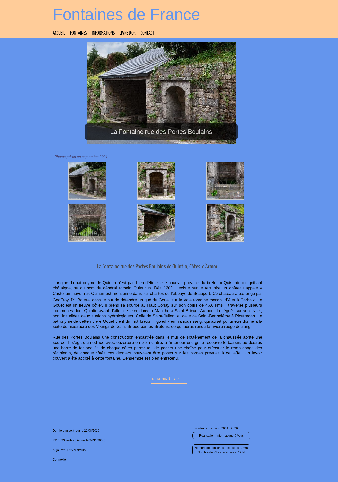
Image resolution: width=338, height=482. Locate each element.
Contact (147, 33)
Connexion (60, 459)
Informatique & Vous (230, 435)
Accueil (59, 33)
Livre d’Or (128, 33)
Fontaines (78, 33)
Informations (103, 33)
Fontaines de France (126, 14)
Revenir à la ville (169, 379)
